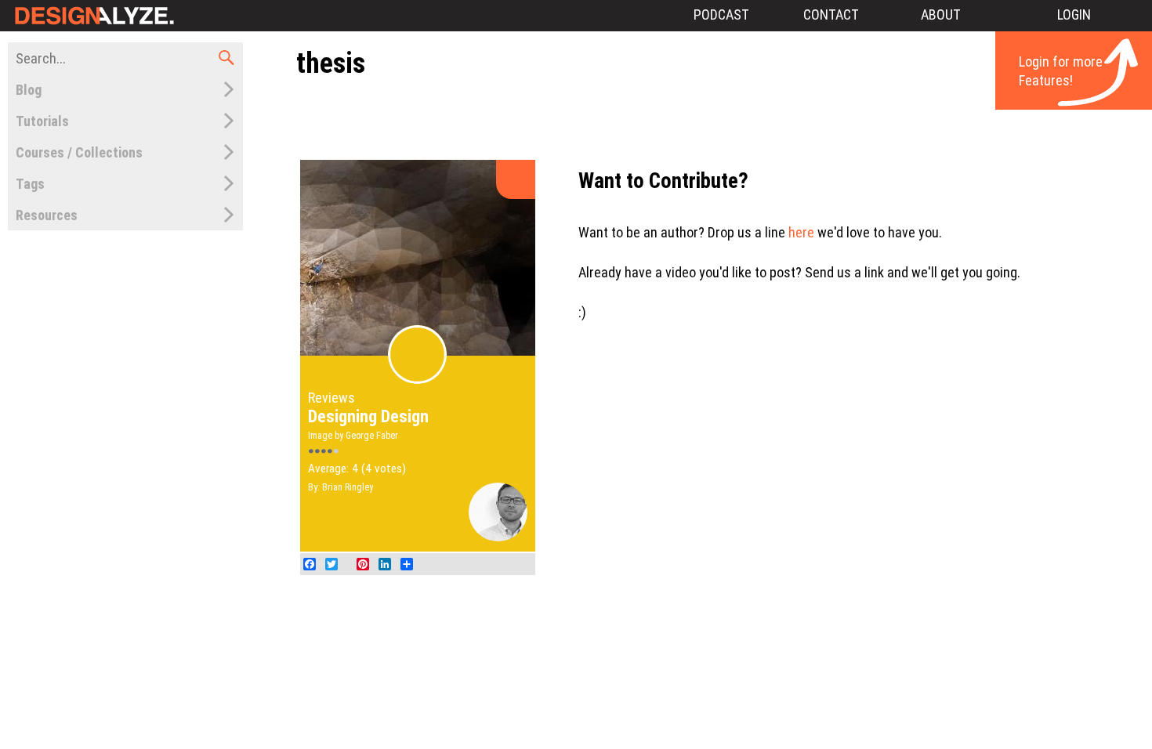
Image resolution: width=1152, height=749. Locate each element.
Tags (30, 183)
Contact (831, 14)
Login (1074, 14)
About (941, 14)
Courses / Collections (79, 152)
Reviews (331, 397)
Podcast (721, 14)
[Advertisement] (720, 120)
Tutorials (42, 121)
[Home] (92, 15)
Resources (47, 215)
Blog (29, 89)
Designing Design (368, 416)
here (801, 232)
